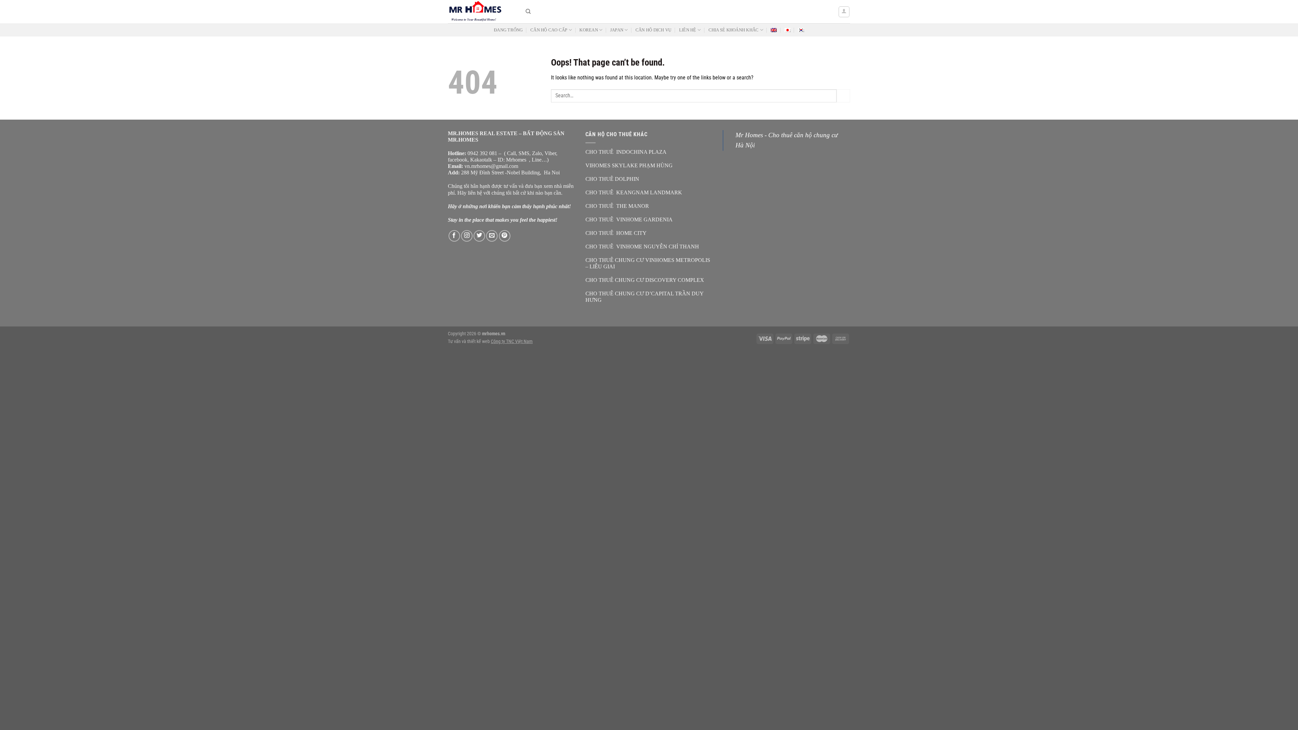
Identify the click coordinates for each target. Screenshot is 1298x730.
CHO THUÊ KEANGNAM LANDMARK (633, 192)
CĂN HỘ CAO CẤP (549, 30)
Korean (588, 30)
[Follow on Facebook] (454, 236)
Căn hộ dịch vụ (653, 30)
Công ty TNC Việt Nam (512, 341)
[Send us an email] (492, 236)
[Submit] (843, 95)
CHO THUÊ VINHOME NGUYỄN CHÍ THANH (642, 246)
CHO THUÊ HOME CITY (616, 233)
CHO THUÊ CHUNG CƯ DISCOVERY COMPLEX (644, 280)
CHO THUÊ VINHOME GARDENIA (629, 219)
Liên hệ (687, 30)
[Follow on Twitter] (479, 236)
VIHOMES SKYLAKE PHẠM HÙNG (629, 165)
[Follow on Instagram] (467, 236)
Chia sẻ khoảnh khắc (733, 30)
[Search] (528, 11)
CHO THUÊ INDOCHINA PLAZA (626, 152)
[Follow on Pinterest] (504, 236)
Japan (616, 30)
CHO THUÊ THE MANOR (617, 206)
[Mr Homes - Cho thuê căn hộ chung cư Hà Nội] (481, 11)
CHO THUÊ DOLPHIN (612, 179)
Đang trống (508, 30)
